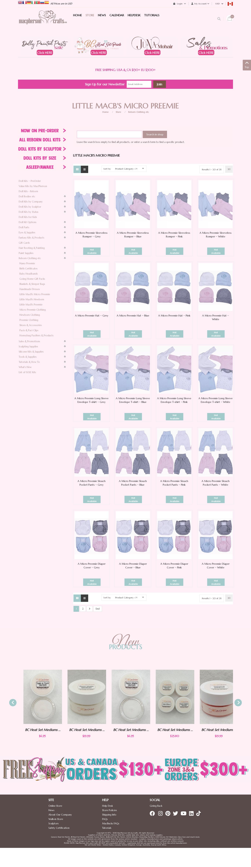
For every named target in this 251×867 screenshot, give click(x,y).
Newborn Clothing (29, 314)
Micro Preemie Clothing (32, 309)
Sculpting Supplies (28, 346)
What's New (25, 367)
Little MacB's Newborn (31, 299)
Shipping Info (109, 814)
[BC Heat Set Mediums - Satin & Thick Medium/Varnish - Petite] (37, 697)
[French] (24, 2)
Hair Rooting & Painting (32, 248)
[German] (29, 2)
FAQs (105, 819)
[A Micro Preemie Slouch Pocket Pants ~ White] (215, 452)
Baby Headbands (28, 273)
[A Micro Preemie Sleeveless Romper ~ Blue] (133, 204)
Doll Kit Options (27, 222)
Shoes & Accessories (30, 325)
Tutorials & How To (29, 362)
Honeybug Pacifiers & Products (36, 335)
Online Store (55, 805)
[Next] (90, 609)
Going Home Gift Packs (32, 278)
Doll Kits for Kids (28, 217)
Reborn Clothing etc (138, 112)
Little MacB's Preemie (30, 304)
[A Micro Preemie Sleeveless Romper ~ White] (215, 204)
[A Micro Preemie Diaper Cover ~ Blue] (133, 535)
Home (105, 112)
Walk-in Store (56, 819)
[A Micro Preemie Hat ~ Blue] (133, 286)
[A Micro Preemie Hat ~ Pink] (174, 286)
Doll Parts (24, 227)
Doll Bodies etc (27, 196)
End (98, 608)
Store (118, 112)
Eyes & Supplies (27, 232)
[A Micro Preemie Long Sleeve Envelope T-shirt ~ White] (215, 369)
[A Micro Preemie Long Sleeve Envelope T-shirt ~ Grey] (91, 369)
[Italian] (33, 2)
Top (247, 67)
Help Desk (107, 805)
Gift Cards (24, 242)
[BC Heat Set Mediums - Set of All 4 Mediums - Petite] (169, 697)
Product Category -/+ (126, 168)
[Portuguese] (38, 2)
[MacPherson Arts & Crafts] (43, 21)
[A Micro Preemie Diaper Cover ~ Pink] (174, 535)
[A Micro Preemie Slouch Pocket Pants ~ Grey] (91, 452)
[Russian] (42, 2)
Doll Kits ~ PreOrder (30, 181)
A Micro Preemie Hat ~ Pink (174, 315)
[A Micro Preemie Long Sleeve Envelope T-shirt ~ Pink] (174, 369)
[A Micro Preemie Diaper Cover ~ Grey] (91, 535)
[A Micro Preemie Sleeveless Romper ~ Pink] (174, 204)
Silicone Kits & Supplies (31, 351)
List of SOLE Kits (27, 372)
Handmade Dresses (29, 289)
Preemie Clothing (28, 320)
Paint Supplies (26, 253)
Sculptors (54, 823)
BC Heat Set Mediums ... (37, 730)
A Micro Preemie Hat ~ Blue (133, 315)
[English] (20, 2)
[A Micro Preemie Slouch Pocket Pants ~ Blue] (133, 452)
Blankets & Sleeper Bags (32, 284)
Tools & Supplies (28, 356)
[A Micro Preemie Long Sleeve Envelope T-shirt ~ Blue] (133, 369)
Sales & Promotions (29, 341)
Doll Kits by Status (28, 211)
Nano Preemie (27, 263)
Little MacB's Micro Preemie (34, 294)
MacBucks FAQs (110, 823)
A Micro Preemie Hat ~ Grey (91, 315)
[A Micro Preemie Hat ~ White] (215, 286)
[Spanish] (46, 2)
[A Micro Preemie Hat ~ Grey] (91, 286)
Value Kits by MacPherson (33, 186)
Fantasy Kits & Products (31, 237)
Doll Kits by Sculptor (30, 206)
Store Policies (109, 810)
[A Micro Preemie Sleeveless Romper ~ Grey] (91, 204)
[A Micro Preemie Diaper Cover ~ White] (215, 535)
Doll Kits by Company (31, 201)
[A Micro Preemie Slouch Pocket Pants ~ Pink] (174, 452)
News (51, 810)
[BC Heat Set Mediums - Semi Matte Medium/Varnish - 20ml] (81, 697)
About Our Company (60, 814)
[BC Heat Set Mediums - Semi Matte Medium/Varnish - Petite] (125, 697)
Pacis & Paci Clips (28, 330)
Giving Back (156, 805)
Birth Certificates (28, 268)
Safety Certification (59, 827)
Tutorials (106, 827)
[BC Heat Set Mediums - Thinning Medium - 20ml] (213, 697)
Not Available (92, 251)
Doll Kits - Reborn (28, 191)
